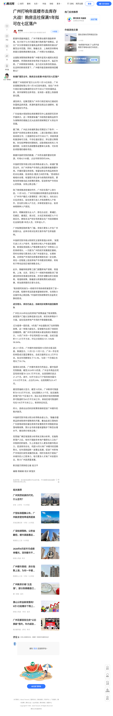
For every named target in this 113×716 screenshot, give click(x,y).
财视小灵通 (17, 558)
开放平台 (46, 700)
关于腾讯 (16, 700)
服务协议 (33, 700)
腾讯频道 (42, 703)
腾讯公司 (33, 709)
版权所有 (39, 709)
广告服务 (53, 700)
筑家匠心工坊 (17, 540)
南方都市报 (17, 629)
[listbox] (36, 559)
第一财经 (16, 594)
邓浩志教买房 (17, 522)
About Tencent (24, 700)
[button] (94, 19)
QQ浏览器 (36, 703)
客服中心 (49, 703)
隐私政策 (40, 700)
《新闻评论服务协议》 (42, 637)
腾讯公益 (28, 703)
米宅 (14, 505)
